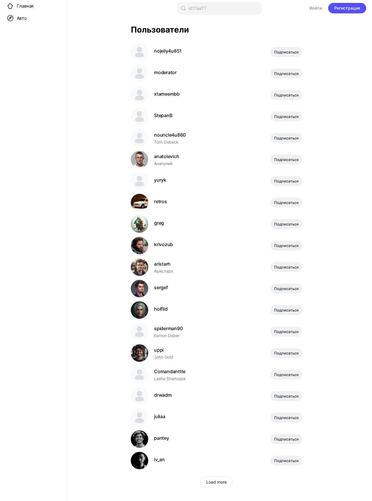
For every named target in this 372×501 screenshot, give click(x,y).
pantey (161, 438)
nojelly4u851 (168, 51)
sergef (161, 287)
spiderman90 (168, 328)
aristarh (162, 264)
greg (159, 223)
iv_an (159, 459)
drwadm (163, 395)
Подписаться (286, 52)
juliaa (159, 416)
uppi (159, 350)
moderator (165, 72)
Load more (216, 481)
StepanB (163, 115)
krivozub (163, 244)
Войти (316, 8)
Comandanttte (169, 371)
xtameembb (167, 94)
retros (160, 201)
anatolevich (166, 156)
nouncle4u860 (170, 135)
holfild (160, 309)
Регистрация (347, 8)
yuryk (160, 180)
